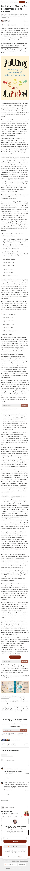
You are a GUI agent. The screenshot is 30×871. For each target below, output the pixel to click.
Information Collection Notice (17, 851)
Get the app (22, 864)
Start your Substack (11, 864)
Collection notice (24, 861)
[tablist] (7, 755)
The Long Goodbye (6, 811)
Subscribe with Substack (16, 846)
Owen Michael (7, 768)
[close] (26, 820)
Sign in (27, 2)
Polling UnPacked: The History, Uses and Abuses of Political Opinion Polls (13, 46)
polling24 (20, 672)
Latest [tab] (6, 807)
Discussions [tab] (11, 807)
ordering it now (5, 698)
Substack (8, 868)
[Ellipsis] (28, 768)
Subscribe (22, 2)
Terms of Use (21, 850)
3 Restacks (17, 740)
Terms (18, 861)
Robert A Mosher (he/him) (10, 782)
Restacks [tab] (10, 755)
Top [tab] (3, 807)
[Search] (27, 807)
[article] (15, 814)
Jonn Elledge (7, 20)
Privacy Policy (15, 852)
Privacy (14, 861)
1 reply (7, 777)
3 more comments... (5, 800)
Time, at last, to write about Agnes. (9, 813)
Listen (27, 21)
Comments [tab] (4, 755)
